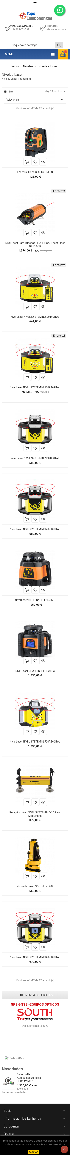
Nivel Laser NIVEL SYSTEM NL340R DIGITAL (35, 957)
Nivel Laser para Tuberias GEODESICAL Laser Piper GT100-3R (35, 244)
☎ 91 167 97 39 (20, 29)
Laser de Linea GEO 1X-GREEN (35, 172)
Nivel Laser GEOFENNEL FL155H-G (35, 670)
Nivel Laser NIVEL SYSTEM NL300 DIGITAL (35, 458)
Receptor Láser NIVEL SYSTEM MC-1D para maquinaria (35, 814)
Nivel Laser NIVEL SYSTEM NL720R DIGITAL (35, 741)
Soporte (52, 25)
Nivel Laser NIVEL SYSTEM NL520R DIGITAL (35, 387)
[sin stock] (27, 947)
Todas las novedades (14, 1092)
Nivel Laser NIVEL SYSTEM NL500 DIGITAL (35, 316)
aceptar (33, 1151)
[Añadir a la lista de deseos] (35, 161)
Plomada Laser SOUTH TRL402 (35, 886)
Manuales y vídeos (56, 29)
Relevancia (35, 99)
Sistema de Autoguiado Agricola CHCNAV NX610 (29, 1078)
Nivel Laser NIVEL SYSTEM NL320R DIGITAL (35, 529)
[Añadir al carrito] (27, 161)
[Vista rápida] (43, 161)
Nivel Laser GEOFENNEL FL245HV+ (35, 600)
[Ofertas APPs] (14, 1058)
